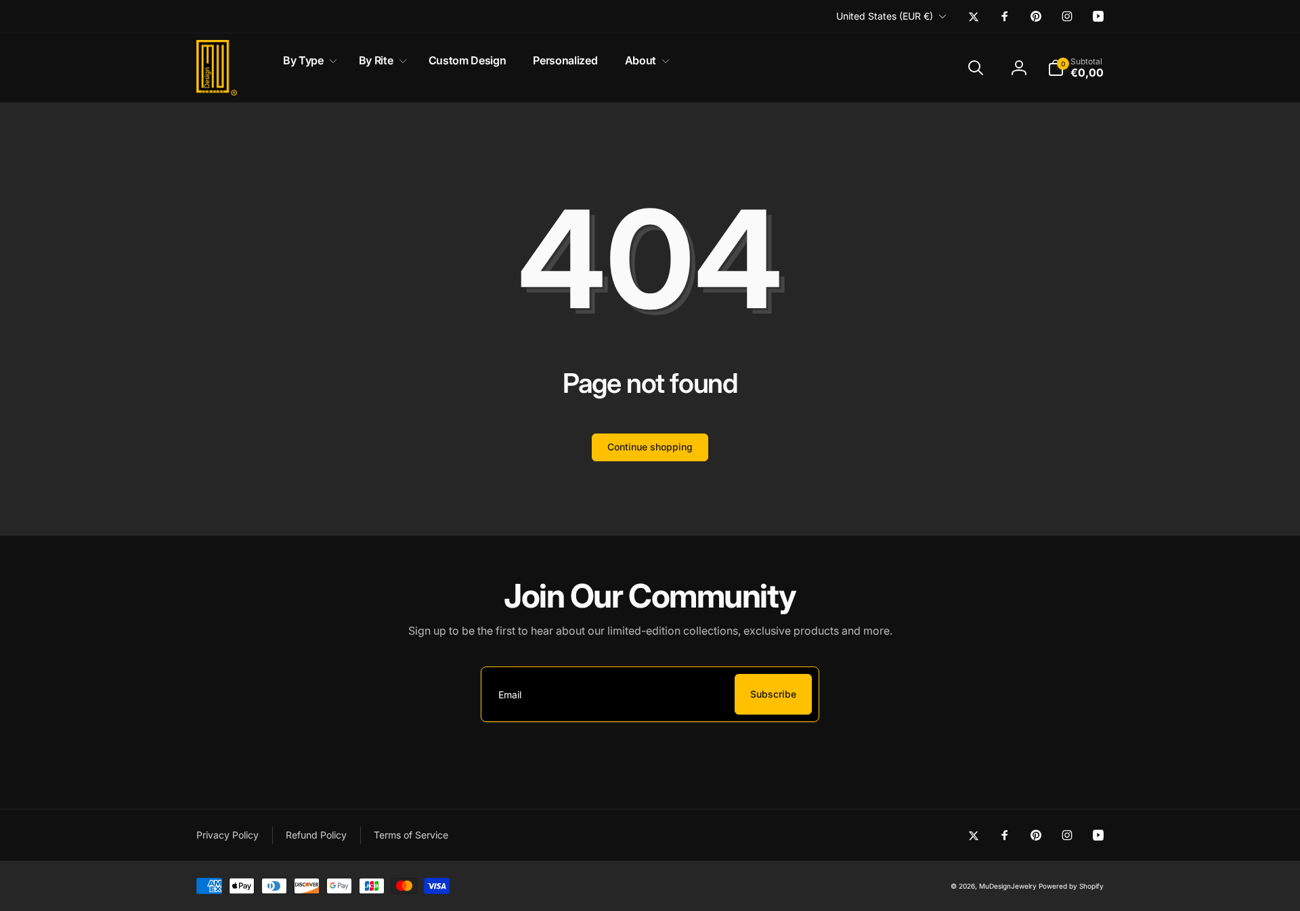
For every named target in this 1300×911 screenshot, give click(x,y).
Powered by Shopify (1071, 886)
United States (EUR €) (884, 16)
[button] (307, 60)
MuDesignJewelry (1008, 886)
